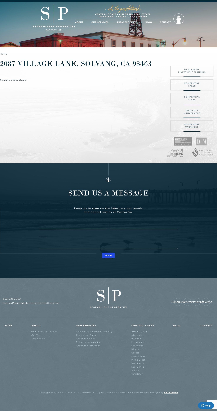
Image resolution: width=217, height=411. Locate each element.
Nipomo (135, 349)
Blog (148, 22)
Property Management (88, 342)
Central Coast (142, 326)
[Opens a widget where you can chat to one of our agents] (206, 406)
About (79, 22)
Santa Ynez (137, 367)
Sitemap (120, 392)
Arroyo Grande (139, 331)
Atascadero (137, 335)
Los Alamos (137, 342)
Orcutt (135, 353)
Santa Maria (138, 363)
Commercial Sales (86, 335)
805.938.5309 (54, 30)
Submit (108, 255)
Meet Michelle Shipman (44, 331)
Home (8, 326)
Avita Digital (171, 393)
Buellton (136, 338)
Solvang (135, 370)
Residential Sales (85, 338)
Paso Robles (138, 356)
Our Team (36, 335)
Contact (165, 22)
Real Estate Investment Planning (94, 331)
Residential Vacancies (88, 346)
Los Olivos (137, 346)
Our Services (100, 22)
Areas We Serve (127, 22)
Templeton (137, 374)
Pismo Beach (138, 360)
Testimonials (38, 338)
